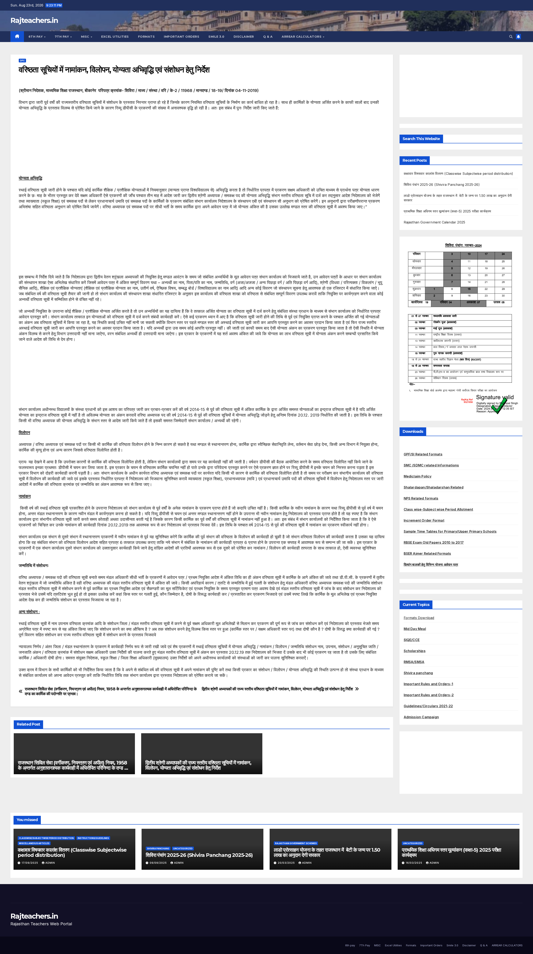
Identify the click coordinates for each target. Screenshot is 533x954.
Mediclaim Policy (418, 476)
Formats (146, 36)
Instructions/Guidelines (93, 838)
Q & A (268, 36)
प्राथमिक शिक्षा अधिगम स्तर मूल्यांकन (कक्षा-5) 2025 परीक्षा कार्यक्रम (447, 211)
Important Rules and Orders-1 (428, 684)
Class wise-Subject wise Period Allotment (438, 509)
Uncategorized (183, 848)
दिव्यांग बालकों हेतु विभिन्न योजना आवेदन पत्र (431, 564)
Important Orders (181, 36)
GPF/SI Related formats (423, 454)
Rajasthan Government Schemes (296, 843)
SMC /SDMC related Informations (431, 465)
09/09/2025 (159, 862)
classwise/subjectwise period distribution (46, 838)
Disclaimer (244, 36)
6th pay (36, 36)
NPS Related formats (421, 498)
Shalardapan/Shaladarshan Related (433, 487)
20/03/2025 (287, 862)
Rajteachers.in (34, 20)
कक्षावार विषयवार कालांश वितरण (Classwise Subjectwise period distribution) (458, 173)
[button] (511, 37)
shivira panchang (158, 848)
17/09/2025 (30, 862)
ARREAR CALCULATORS (302, 36)
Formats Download (419, 618)
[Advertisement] (144, 146)
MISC (85, 36)
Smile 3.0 (216, 36)
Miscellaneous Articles (34, 843)
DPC (22, 60)
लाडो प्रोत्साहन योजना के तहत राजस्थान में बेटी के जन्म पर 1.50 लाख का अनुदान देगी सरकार (327, 852)
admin (50, 862)
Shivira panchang (418, 673)
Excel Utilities (115, 36)
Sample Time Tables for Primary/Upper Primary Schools (450, 531)
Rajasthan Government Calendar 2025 (434, 222)
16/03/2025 (414, 862)
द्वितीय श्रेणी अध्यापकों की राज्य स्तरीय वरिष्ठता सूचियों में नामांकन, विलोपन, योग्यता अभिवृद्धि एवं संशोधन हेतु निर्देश (277, 689)
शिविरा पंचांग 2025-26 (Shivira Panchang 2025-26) (442, 184)
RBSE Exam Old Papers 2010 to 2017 (434, 542)
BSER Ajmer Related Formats (427, 553)
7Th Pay (62, 36)
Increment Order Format (424, 520)
